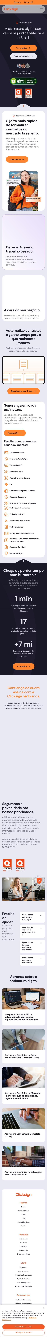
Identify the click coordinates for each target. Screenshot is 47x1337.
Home (23, 1207)
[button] (41, 9)
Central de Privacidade (23, 1275)
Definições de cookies (23, 1333)
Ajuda (23, 1214)
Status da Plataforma (23, 1300)
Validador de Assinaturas (23, 1304)
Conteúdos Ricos (23, 1222)
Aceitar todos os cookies (23, 1327)
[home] (11, 9)
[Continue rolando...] (23, 105)
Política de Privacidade (23, 1286)
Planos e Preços (23, 1211)
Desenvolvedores (23, 1254)
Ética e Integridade (23, 1283)
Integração (23, 1246)
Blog (23, 1218)
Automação (23, 1250)
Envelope (23, 1243)
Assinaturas (23, 1239)
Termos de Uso (23, 1271)
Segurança (23, 1267)
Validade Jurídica (23, 1279)
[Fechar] (43, 1307)
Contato (23, 1226)
